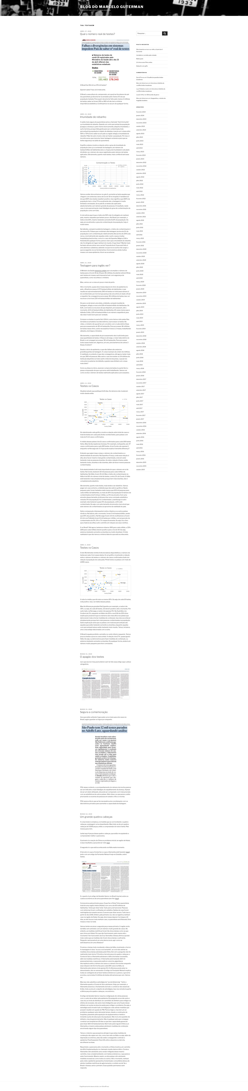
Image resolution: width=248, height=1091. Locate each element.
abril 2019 (139, 321)
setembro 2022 (141, 173)
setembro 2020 (141, 260)
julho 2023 (139, 137)
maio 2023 (139, 144)
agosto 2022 (140, 177)
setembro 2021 (141, 216)
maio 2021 (139, 231)
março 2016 (140, 451)
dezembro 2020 (141, 249)
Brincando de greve (153, 94)
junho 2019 (139, 314)
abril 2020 (139, 278)
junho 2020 (139, 271)
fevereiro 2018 (141, 372)
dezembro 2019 (141, 292)
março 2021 (140, 238)
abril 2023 (139, 148)
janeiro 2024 (140, 115)
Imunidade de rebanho (93, 116)
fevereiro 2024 (141, 112)
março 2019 (140, 325)
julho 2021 (139, 224)
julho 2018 (139, 354)
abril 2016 (139, 448)
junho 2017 (139, 401)
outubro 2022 (140, 169)
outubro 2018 (140, 343)
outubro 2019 (140, 300)
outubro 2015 (140, 469)
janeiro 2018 (140, 375)
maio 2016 (139, 444)
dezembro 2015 (141, 462)
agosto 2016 (140, 437)
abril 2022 (139, 191)
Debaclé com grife (142, 66)
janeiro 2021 (140, 245)
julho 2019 (139, 310)
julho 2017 (139, 397)
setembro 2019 (141, 303)
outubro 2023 (140, 126)
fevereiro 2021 (140, 242)
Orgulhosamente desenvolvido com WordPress (94, 1086)
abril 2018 (139, 365)
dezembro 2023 (141, 119)
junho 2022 (139, 184)
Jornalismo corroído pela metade (146, 55)
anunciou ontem (101, 271)
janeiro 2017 (140, 419)
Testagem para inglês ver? (95, 265)
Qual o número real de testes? (97, 33)
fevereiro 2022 (141, 198)
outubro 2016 (140, 430)
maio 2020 (139, 274)
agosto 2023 (140, 133)
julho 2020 (139, 267)
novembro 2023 (141, 123)
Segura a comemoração (94, 712)
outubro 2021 (140, 213)
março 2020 (140, 281)
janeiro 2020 (140, 289)
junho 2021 (139, 227)
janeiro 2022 (140, 202)
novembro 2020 (141, 253)
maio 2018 (139, 361)
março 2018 (140, 368)
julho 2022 (139, 180)
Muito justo (139, 59)
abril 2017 (139, 408)
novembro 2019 (141, 296)
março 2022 (140, 195)
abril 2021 (139, 235)
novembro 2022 (141, 166)
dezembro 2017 (141, 379)
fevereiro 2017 (140, 415)
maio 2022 (139, 188)
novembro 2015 (141, 466)
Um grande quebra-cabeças (96, 816)
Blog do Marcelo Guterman (111, 7)
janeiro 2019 (140, 332)
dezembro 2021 (141, 206)
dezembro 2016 (141, 422)
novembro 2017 (141, 383)
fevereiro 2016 (141, 455)
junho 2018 (139, 357)
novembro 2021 (141, 209)
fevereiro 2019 (141, 328)
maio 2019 (139, 318)
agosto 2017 (140, 393)
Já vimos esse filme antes (144, 62)
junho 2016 (139, 440)
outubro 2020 (140, 256)
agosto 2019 (140, 307)
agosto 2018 (140, 350)
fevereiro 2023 (141, 155)
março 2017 (140, 412)
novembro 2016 (141, 426)
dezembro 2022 (141, 162)
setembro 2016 (141, 433)
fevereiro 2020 (141, 285)
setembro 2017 (141, 390)
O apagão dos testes (92, 656)
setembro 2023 (141, 130)
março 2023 (140, 151)
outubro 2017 (140, 386)
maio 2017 (139, 404)
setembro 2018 (141, 347)
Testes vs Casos (89, 385)
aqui (108, 843)
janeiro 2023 (140, 159)
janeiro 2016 (140, 459)
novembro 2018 (141, 339)
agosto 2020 (140, 263)
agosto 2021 (140, 220)
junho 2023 (139, 141)
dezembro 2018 (141, 336)
